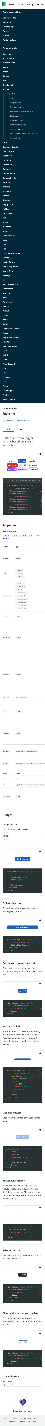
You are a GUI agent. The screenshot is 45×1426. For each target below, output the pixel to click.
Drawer (6, 195)
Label (5, 240)
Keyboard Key (9, 235)
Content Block (9, 173)
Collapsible (7, 164)
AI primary (12, 469)
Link (4, 244)
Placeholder (23, 465)
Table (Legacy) (9, 364)
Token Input (8, 390)
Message (6, 275)
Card (5, 142)
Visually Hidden (9, 399)
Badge (5, 71)
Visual (20, 4)
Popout (6, 311)
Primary (22, 461)
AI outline (33, 469)
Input (5, 231)
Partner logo (8, 302)
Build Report (23, 1341)
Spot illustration (10, 346)
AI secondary (22, 469)
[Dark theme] (40, 454)
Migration (7, 22)
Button (6, 89)
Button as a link (16, 116)
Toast (5, 381)
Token (5, 386)
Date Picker (8, 191)
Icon (4, 218)
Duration (7, 200)
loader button (10, 1385)
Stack (5, 350)
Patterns (40, 4)
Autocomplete (9, 63)
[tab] (8, 430)
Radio (5, 319)
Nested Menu (8, 288)
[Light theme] (38, 454)
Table (5, 359)
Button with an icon (18, 125)
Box (4, 80)
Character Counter (11, 147)
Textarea (6, 377)
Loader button (16, 138)
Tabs (5, 368)
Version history (9, 40)
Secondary (32, 461)
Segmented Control (11, 328)
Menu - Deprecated (11, 266)
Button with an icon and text (22, 111)
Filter (24, 1275)
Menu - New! (8, 271)
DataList (6, 182)
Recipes (9, 98)
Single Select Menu (11, 337)
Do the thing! (22, 859)
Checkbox (7, 160)
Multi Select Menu (10, 284)
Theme (6, 31)
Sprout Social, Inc (21, 1419)
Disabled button (16, 120)
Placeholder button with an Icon (23, 133)
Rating (6, 324)
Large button (15, 102)
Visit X (23, 990)
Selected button (16, 129)
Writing (30, 4)
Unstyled (12, 461)
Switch (6, 355)
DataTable (7, 187)
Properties (10, 94)
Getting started (9, 18)
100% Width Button (22, 927)
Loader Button (9, 262)
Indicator (7, 226)
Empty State (8, 204)
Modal (5, 280)
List (4, 249)
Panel (5, 297)
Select (5, 333)
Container (7, 169)
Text (4, 373)
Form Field (7, 213)
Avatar (6, 67)
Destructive (12, 465)
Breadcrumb (8, 85)
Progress (6, 315)
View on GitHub (23, 420)
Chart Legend (8, 151)
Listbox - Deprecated (11, 253)
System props (8, 26)
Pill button (33, 465)
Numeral (6, 293)
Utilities (6, 35)
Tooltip (6, 395)
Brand (11, 4)
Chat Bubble (8, 156)
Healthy (10, 420)
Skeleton (6, 342)
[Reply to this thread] (22, 1214)
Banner (6, 76)
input (7, 839)
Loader (6, 257)
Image (5, 222)
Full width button (17, 107)
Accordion (7, 54)
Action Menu (8, 58)
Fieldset (6, 209)
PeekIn (6, 306)
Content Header (9, 178)
